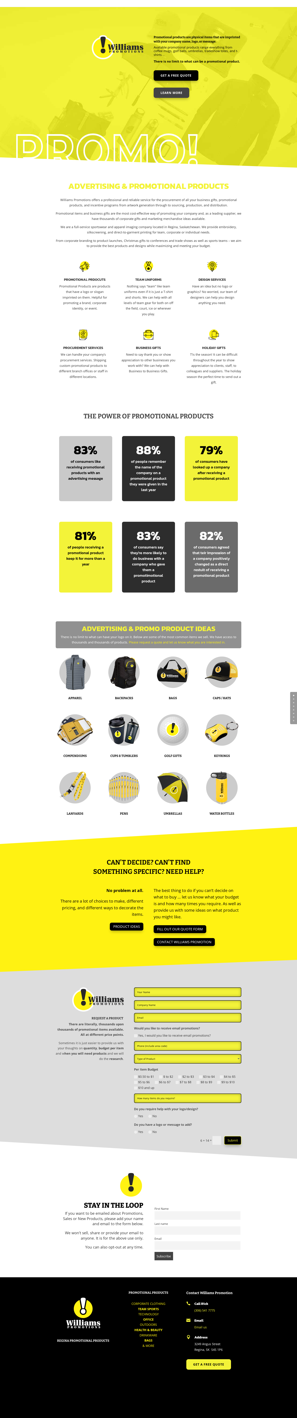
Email (158, 1239)
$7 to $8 (185, 1082)
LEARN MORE (171, 93)
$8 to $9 (206, 1082)
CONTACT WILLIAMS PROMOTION (184, 942)
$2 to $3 (188, 1077)
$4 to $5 (229, 1077)
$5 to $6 (144, 1082)
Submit (233, 1140)
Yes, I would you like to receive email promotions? (174, 1035)
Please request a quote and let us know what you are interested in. (177, 642)
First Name (162, 1209)
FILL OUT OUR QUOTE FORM (180, 929)
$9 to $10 (228, 1082)
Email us (200, 1327)
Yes (140, 1116)
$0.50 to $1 (146, 1077)
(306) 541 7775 (204, 1310)
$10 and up (146, 1088)
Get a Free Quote (176, 75)
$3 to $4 (209, 1077)
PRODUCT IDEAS (126, 926)
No (154, 1116)
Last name (161, 1224)
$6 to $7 (164, 1082)
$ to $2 (168, 1077)
